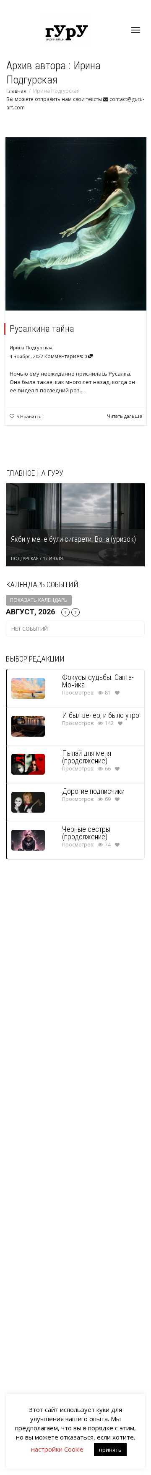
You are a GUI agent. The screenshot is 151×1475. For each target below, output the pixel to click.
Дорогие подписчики (93, 791)
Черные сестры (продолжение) (86, 833)
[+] (75, 224)
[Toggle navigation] (135, 30)
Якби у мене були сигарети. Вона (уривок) (73, 539)
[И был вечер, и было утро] (28, 725)
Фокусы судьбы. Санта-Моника (98, 681)
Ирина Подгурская (31, 347)
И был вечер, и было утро (100, 715)
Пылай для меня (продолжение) (86, 757)
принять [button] (110, 1449)
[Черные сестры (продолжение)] (28, 839)
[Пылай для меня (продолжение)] (28, 763)
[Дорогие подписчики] (28, 801)
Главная (16, 90)
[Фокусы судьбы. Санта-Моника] (28, 687)
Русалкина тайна (42, 328)
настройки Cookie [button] (57, 1449)
